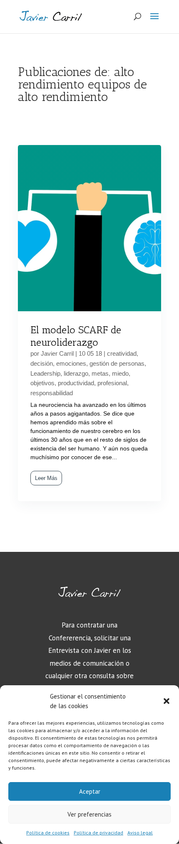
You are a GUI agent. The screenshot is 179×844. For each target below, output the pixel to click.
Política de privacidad (98, 832)
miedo (120, 373)
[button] (166, 701)
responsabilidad (51, 392)
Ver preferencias (89, 814)
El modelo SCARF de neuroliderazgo (75, 336)
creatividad (122, 353)
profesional (112, 382)
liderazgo (76, 373)
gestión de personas (117, 363)
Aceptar (89, 791)
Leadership (45, 373)
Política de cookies (48, 832)
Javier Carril (57, 353)
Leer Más (46, 478)
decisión (41, 363)
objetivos (42, 382)
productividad (76, 382)
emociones (71, 363)
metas (100, 373)
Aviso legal (140, 832)
